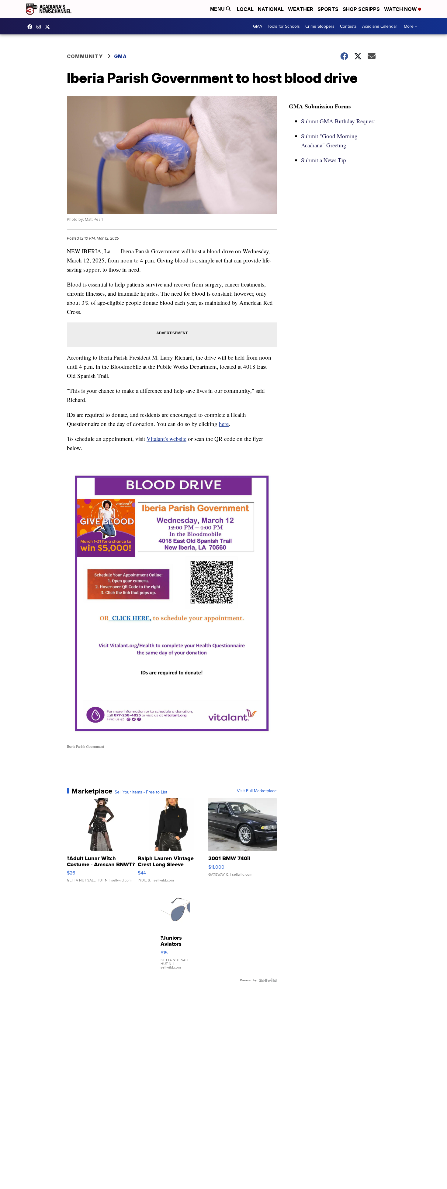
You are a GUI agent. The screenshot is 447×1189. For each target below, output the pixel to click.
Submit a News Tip (323, 160)
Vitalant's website (166, 438)
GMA (257, 26)
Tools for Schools (284, 26)
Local (245, 9)
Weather (300, 9)
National (271, 9)
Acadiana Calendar (379, 26)
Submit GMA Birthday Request (338, 121)
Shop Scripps (361, 9)
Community (85, 56)
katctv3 (31, 26)
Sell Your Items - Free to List (141, 792)
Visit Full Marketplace (257, 791)
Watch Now (401, 9)
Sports (327, 9)
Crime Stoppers (319, 26)
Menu (218, 9)
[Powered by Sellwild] (268, 980)
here (224, 423)
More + (410, 26)
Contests (348, 26)
